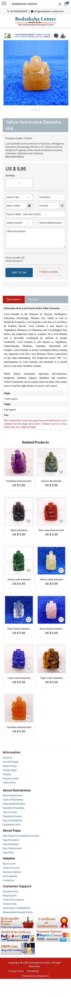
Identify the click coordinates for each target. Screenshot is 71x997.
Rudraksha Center (24, 4)
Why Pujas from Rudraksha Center (21, 835)
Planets (7, 774)
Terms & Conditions (13, 899)
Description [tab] (14, 299)
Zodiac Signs (10, 770)
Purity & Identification (14, 803)
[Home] (35, 21)
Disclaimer (33, 971)
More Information (14, 156)
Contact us (8, 880)
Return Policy (10, 766)
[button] (5, 76)
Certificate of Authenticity (16, 908)
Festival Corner (11, 778)
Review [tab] (33, 299)
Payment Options (12, 872)
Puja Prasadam (11, 844)
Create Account (11, 867)
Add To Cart (19, 272)
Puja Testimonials (12, 848)
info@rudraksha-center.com (48, 11)
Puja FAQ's (8, 852)
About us (7, 757)
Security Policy (11, 891)
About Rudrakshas (12, 795)
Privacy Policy (16, 971)
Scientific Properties (14, 808)
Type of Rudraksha (13, 799)
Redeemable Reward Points (18, 912)
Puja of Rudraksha (12, 820)
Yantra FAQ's (9, 782)
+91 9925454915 (18, 11)
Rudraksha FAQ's (12, 824)
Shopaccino (42, 976)
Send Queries (10, 876)
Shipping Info (10, 895)
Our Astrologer (10, 761)
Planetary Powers (12, 816)
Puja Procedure (11, 840)
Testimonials (10, 904)
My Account (9, 863)
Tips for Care (10, 812)
